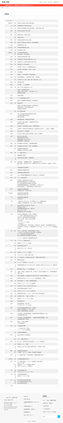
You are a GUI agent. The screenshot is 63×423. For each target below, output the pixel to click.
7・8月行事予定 (46, 409)
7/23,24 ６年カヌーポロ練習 (49, 411)
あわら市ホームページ (29, 415)
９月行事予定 (46, 406)
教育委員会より (27, 412)
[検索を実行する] (59, 416)
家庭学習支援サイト (28, 406)
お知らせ (26, 396)
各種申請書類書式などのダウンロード (31, 403)
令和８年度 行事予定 (48, 403)
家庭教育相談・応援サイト (30, 409)
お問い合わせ (27, 399)
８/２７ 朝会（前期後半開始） (50, 400)
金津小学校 (5, 2)
